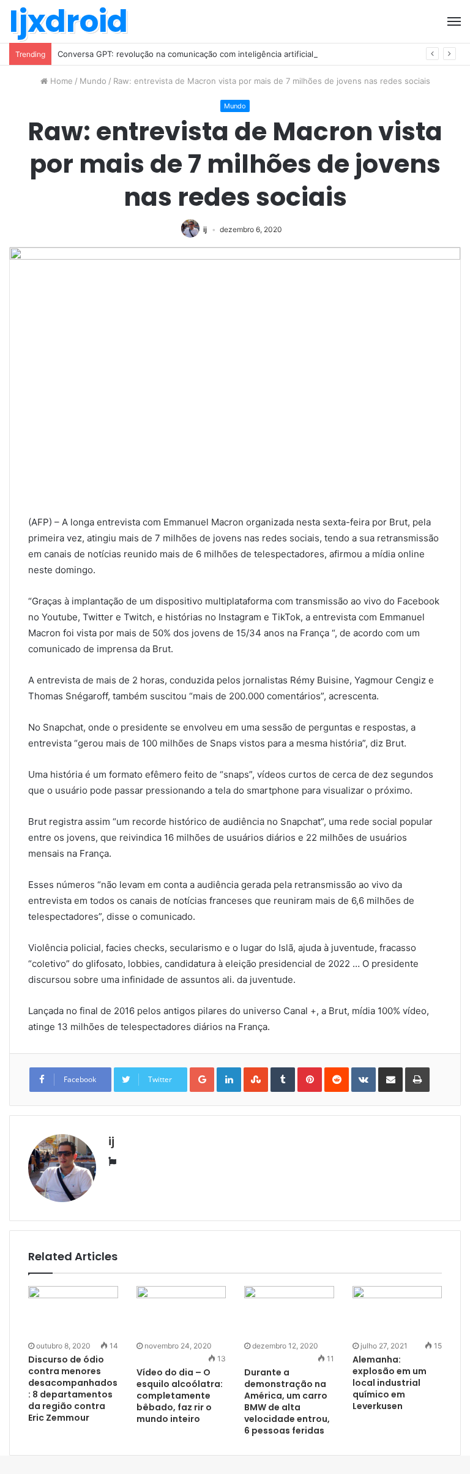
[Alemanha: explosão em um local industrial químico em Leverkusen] (397, 1311)
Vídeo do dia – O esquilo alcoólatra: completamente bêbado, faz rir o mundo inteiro (179, 1395)
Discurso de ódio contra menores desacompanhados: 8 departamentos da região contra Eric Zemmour (73, 1388)
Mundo (93, 81)
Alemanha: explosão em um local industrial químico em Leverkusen (389, 1382)
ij (205, 229)
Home (60, 81)
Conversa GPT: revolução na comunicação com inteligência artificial (185, 54)
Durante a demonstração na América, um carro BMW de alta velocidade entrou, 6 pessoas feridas (287, 1401)
